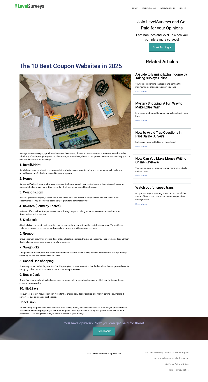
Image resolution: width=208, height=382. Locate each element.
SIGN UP (182, 8)
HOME (134, 8)
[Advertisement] (75, 40)
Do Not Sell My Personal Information (171, 358)
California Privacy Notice (177, 364)
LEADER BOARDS (149, 8)
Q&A (146, 352)
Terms (168, 352)
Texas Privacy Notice (179, 370)
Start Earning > (162, 47)
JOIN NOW (104, 331)
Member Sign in (167, 8)
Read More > (141, 91)
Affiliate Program (180, 352)
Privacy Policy (156, 352)
